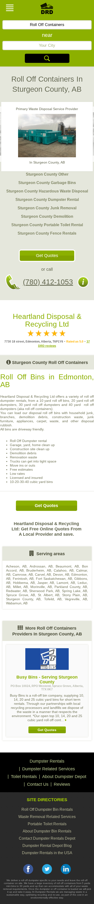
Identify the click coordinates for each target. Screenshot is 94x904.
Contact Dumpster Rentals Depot (47, 838)
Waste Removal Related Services (47, 817)
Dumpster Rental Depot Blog (47, 846)
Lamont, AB (66, 583)
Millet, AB (20, 587)
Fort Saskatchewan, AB (54, 579)
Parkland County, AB (70, 587)
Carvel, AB (43, 574)
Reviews (62, 784)
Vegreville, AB (76, 599)
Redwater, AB (16, 591)
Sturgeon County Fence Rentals (47, 233)
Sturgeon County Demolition (47, 216)
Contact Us (37, 784)
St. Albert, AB (48, 595)
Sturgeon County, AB (23, 599)
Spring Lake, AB (74, 591)
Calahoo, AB (64, 570)
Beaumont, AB (67, 566)
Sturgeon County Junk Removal (47, 208)
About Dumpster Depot (64, 776)
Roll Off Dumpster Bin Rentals (47, 809)
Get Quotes (47, 255)
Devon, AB (61, 574)
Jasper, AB (45, 583)
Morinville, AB (41, 587)
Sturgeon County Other (47, 174)
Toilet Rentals (24, 776)
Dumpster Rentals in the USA (47, 853)
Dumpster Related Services (48, 768)
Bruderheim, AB (38, 570)
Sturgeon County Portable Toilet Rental (47, 225)
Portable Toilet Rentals (47, 824)
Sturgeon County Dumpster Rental (47, 200)
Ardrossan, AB (41, 566)
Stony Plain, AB (74, 595)
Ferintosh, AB (23, 579)
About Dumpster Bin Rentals (47, 831)
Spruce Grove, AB (20, 595)
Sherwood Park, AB (44, 591)
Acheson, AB (16, 566)
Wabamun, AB (16, 603)
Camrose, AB (23, 574)
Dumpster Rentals (47, 761)
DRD (47, 9)
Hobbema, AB (24, 583)
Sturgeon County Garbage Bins (47, 183)
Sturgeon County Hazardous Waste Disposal (47, 191)
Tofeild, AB (52, 599)
